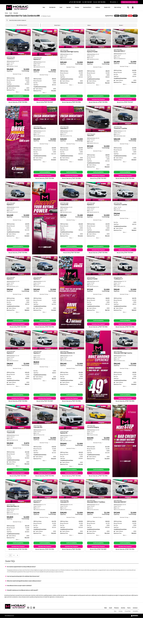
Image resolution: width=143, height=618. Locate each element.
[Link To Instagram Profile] (34, 607)
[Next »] (17, 555)
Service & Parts (87, 7)
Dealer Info (107, 7)
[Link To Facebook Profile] (28, 607)
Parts (129, 607)
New (44, 7)
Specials (68, 7)
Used (61, 7)
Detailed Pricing (17, 74)
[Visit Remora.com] (134, 616)
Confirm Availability (18, 96)
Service (123, 607)
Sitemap (120, 611)
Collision (97, 7)
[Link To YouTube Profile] (31, 607)
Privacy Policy (127, 611)
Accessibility (135, 611)
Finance (77, 7)
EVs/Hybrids (52, 7)
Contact (135, 607)
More (17, 92)
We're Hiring (117, 7)
